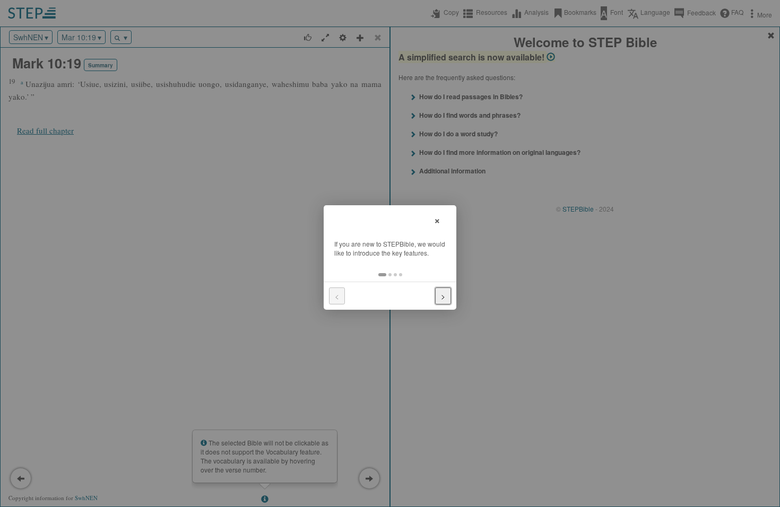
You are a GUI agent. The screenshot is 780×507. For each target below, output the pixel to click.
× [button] (437, 219)
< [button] (337, 296)
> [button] (443, 296)
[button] (382, 274)
